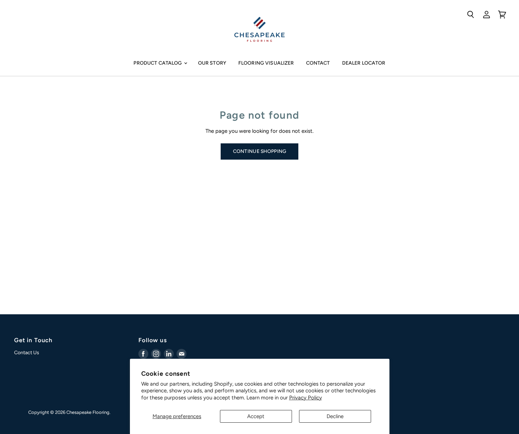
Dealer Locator (364, 63)
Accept (255, 416)
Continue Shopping (259, 151)
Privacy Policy (305, 397)
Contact (318, 63)
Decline (335, 416)
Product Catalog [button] (158, 63)
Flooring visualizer (266, 63)
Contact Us (26, 353)
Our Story (212, 63)
